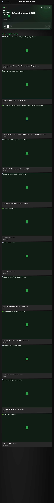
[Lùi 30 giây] (5, 26)
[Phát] (8, 26)
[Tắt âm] (48, 26)
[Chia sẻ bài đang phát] (42, 7)
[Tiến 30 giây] (11, 26)
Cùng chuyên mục (10, 34)
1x (45, 26)
